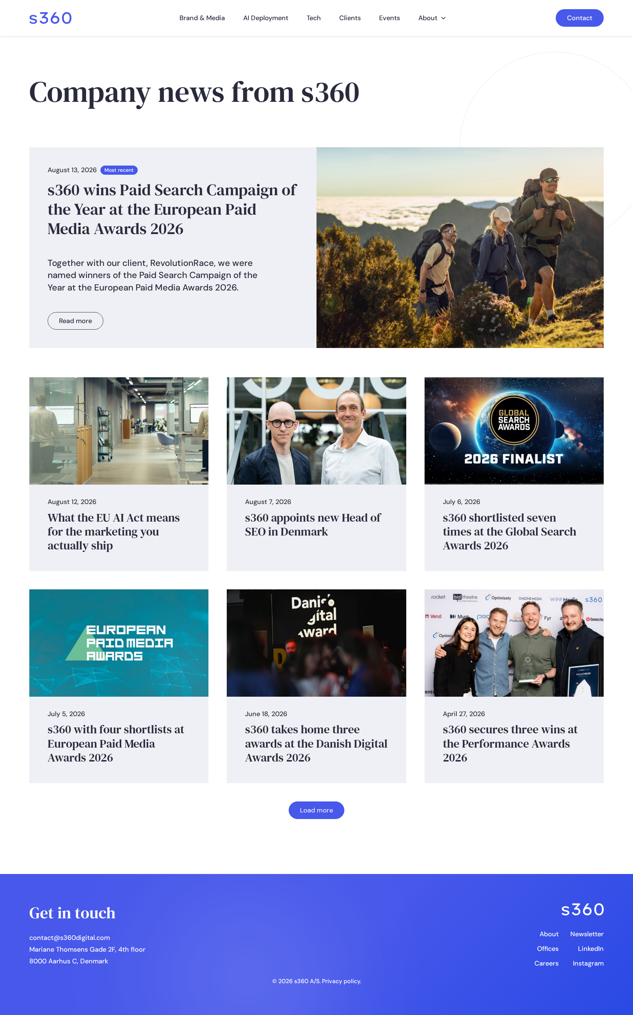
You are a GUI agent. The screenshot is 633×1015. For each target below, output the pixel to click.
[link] (50, 18)
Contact (579, 18)
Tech (314, 18)
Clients (350, 18)
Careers (546, 963)
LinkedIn (591, 948)
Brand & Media (202, 18)
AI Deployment (265, 18)
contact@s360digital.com (69, 937)
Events (389, 18)
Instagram (588, 963)
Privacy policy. (341, 981)
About (427, 18)
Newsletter (587, 934)
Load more (316, 810)
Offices (548, 948)
